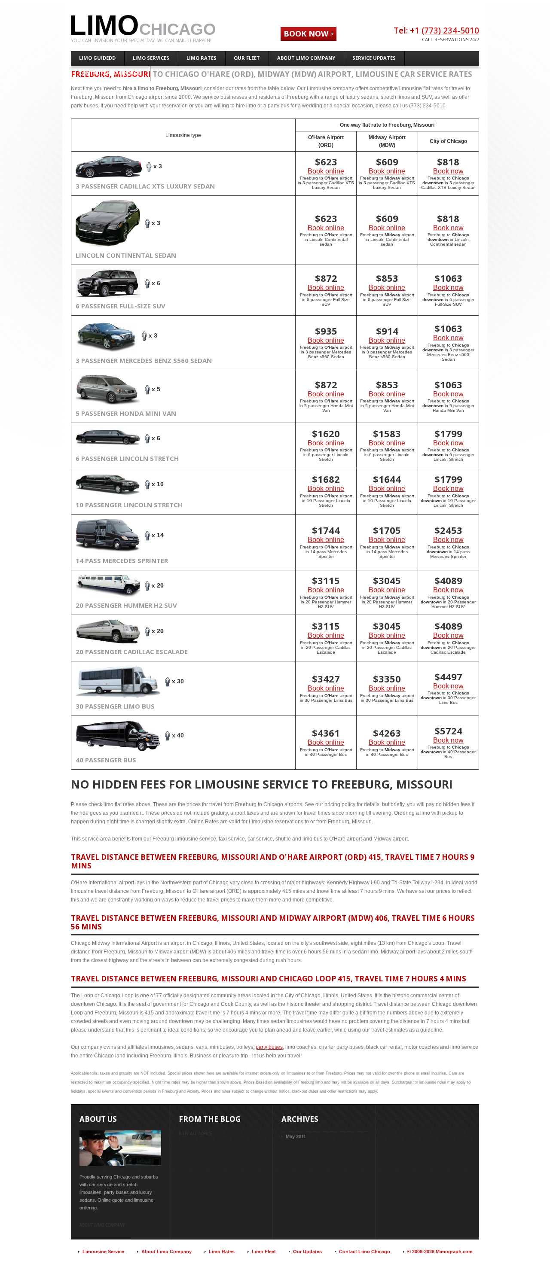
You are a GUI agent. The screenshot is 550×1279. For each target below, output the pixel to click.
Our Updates (307, 1251)
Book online (326, 171)
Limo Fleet (264, 1251)
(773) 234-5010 (450, 30)
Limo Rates (222, 1251)
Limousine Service (103, 1251)
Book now (448, 171)
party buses (269, 1047)
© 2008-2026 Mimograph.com (440, 1251)
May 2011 (296, 1136)
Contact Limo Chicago (364, 1251)
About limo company (102, 1225)
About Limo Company (166, 1251)
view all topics (195, 1133)
